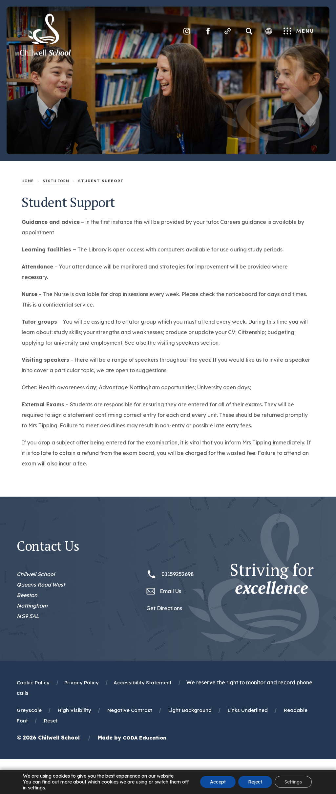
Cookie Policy (33, 682)
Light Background (190, 710)
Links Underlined (248, 710)
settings (36, 788)
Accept (218, 782)
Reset (51, 721)
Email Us (170, 591)
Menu (298, 31)
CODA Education (144, 738)
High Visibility (74, 710)
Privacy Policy (81, 682)
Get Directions (164, 609)
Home (28, 181)
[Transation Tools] (269, 31)
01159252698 (177, 574)
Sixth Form (56, 181)
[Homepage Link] (45, 54)
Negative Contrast (129, 710)
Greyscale (29, 710)
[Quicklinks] (228, 31)
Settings (293, 782)
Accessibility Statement (143, 682)
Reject (255, 782)
